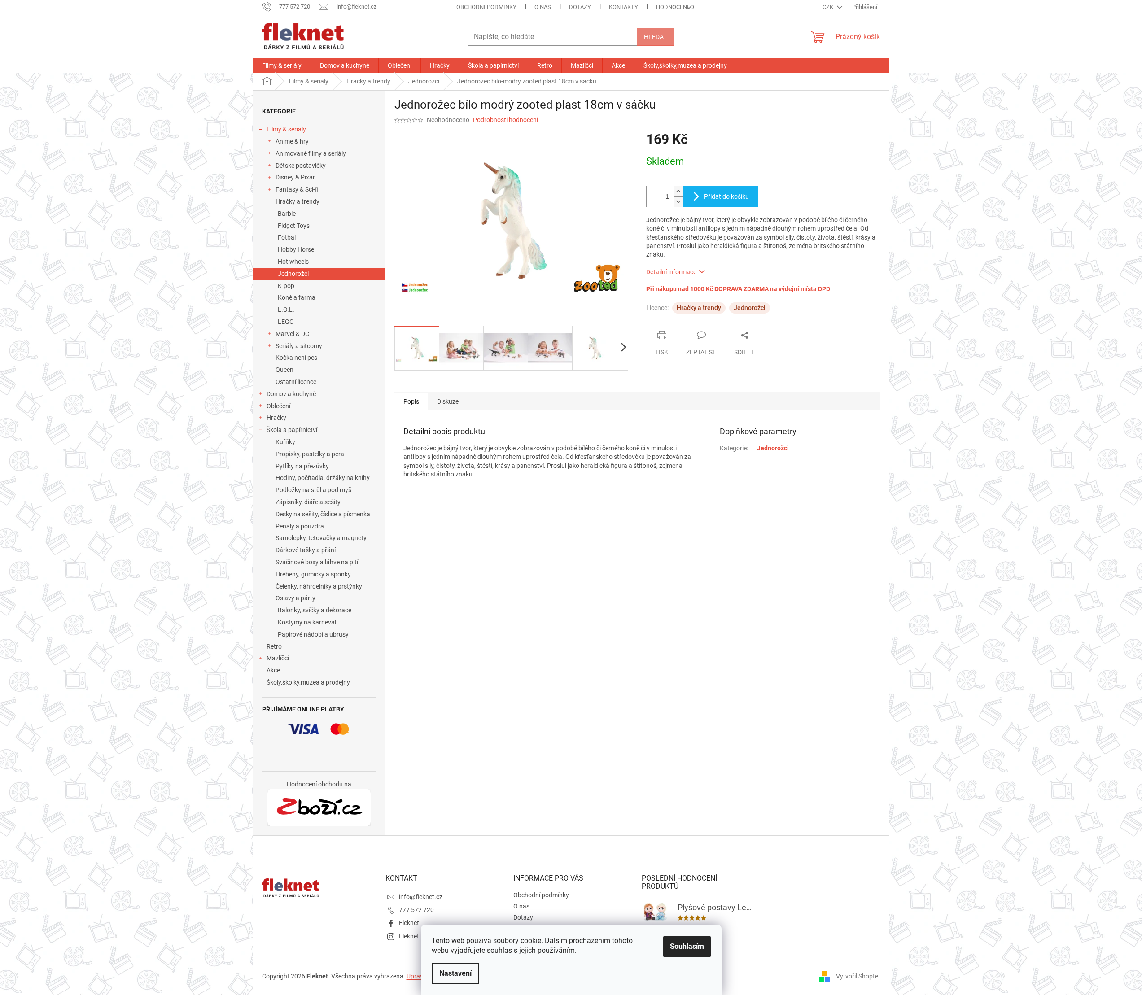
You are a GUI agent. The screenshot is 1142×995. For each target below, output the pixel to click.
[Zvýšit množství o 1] (678, 191)
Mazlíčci (278, 658)
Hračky (276, 417)
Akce (273, 670)
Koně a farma (296, 297)
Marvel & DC (292, 333)
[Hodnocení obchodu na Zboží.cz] (319, 807)
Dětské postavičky (301, 165)
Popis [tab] (411, 401)
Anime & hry (292, 141)
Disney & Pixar (295, 177)
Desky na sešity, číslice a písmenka (323, 514)
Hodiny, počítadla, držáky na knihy (323, 477)
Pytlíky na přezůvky (302, 466)
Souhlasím (687, 946)
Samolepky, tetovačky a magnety (321, 537)
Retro (274, 646)
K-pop (286, 285)
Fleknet (409, 922)
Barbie (287, 213)
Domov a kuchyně (291, 393)
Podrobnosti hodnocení (505, 119)
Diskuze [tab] (448, 401)
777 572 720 (416, 909)
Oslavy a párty (295, 598)
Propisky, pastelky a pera (310, 454)
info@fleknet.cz (420, 896)
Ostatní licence (296, 381)
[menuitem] (282, 65)
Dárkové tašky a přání (306, 550)
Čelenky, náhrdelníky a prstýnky (319, 586)
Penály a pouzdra (300, 526)
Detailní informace (671, 271)
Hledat (655, 36)
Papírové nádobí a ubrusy (313, 634)
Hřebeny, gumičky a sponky (313, 574)
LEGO (286, 321)
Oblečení (278, 406)
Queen (284, 369)
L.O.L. (286, 309)
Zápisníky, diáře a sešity (308, 502)
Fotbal (287, 237)
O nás (542, 7)
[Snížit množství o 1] (678, 201)
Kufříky (285, 441)
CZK (829, 7)
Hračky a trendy (297, 201)
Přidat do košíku (726, 196)
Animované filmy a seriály (311, 153)
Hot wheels (293, 261)
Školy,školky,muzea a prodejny (308, 682)
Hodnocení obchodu (686, 7)
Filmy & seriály (286, 129)
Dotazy (580, 7)
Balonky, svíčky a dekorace (314, 610)
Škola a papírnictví (292, 429)
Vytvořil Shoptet (858, 976)
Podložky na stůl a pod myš (313, 489)
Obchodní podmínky (486, 7)
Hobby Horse (296, 249)
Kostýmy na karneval (307, 622)
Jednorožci (293, 273)
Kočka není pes (296, 357)
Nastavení (455, 973)
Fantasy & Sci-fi (297, 189)
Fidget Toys (294, 225)
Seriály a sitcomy (299, 345)
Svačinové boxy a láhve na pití (317, 562)
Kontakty (623, 7)
